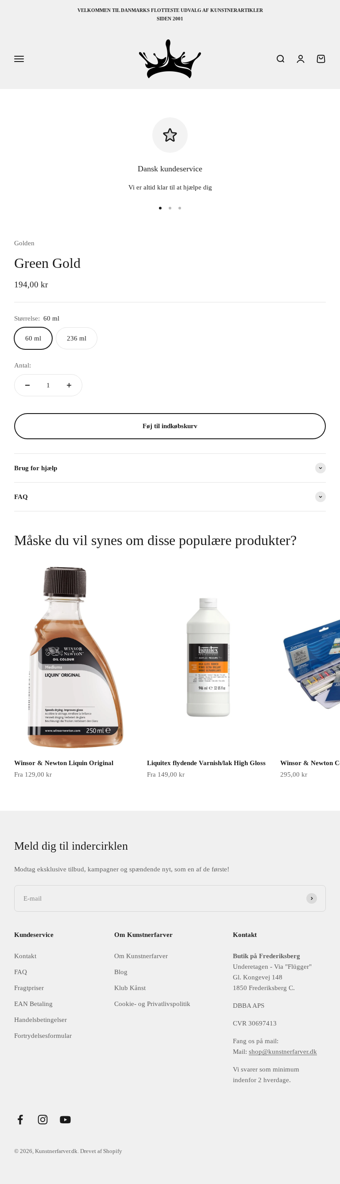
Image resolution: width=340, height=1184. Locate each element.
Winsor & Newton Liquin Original (63, 762)
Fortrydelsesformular (43, 1035)
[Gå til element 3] (179, 208)
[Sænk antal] (27, 385)
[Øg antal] (69, 385)
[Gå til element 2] (170, 208)
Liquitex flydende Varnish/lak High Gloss (206, 762)
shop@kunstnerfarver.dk (283, 1051)
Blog (121, 971)
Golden (24, 243)
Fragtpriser (29, 987)
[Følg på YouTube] (65, 1120)
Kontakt (25, 956)
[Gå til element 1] (160, 208)
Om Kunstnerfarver (141, 956)
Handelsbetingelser (40, 1019)
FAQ (20, 971)
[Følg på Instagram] (43, 1120)
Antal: (22, 365)
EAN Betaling (33, 1003)
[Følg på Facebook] (20, 1120)
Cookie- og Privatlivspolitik (152, 1003)
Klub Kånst (130, 987)
